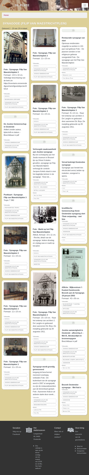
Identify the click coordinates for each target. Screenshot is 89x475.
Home (6, 15)
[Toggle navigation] (85, 5)
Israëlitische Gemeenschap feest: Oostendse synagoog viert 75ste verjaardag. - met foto (73, 213)
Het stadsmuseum (39, 429)
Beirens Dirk (66, 411)
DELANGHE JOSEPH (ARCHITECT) (73, 359)
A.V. (64, 240)
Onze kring (79, 428)
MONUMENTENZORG (40, 404)
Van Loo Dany (38, 195)
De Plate (22, 5)
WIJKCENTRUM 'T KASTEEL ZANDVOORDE (71, 305)
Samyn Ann (66, 405)
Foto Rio (36, 413)
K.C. (64, 188)
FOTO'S (7, 96)
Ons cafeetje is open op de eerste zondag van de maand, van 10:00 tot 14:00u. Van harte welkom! (39, 457)
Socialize (16, 428)
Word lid (79, 446)
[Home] (8, 5)
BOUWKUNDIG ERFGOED (12, 99)
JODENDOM (66, 231)
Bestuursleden (82, 448)
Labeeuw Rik (37, 409)
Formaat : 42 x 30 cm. (70, 298)
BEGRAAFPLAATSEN (69, 356)
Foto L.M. (66, 191)
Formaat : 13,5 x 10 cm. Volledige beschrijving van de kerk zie (14, 78)
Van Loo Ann (66, 367)
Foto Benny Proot (68, 78)
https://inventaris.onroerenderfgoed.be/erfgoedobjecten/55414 (15, 86)
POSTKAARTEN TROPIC (12, 207)
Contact (57, 428)
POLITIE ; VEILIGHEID (41, 187)
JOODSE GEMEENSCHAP (12, 142)
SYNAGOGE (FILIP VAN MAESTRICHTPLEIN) (12, 103)
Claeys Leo (66, 408)
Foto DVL (36, 198)
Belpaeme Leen (67, 75)
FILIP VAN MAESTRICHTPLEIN (14, 107)
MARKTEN (37, 264)
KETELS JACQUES (39, 190)
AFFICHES (66, 308)
